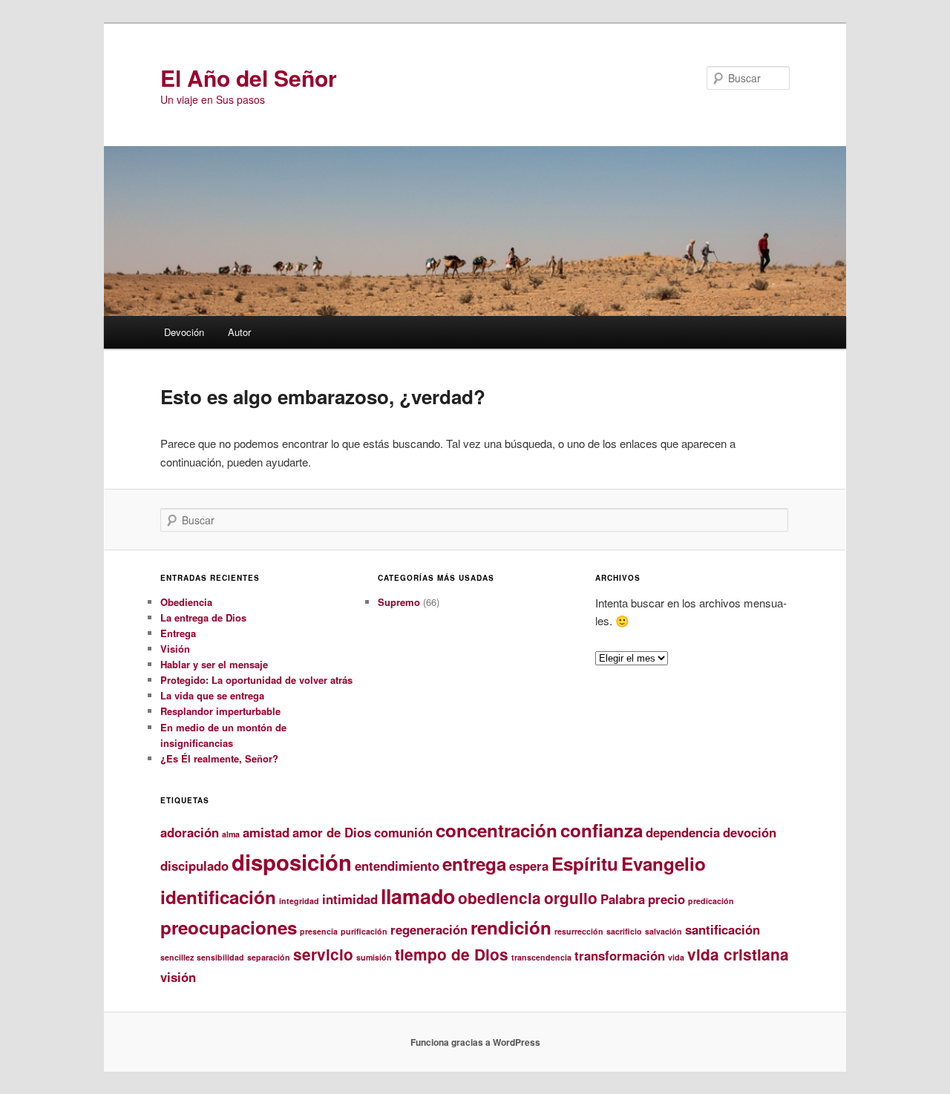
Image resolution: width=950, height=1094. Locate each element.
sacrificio (624, 931)
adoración (189, 832)
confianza (601, 830)
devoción (749, 832)
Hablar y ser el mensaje (214, 664)
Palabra (622, 899)
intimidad (350, 899)
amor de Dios (331, 832)
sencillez (177, 957)
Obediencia (186, 602)
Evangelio (663, 863)
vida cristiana (738, 954)
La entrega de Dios (203, 617)
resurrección (578, 931)
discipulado (194, 865)
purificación (364, 931)
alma (231, 834)
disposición (292, 861)
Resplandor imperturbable (220, 711)
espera (528, 865)
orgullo (570, 898)
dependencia (683, 832)
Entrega (178, 633)
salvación (663, 931)
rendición (511, 927)
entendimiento (397, 865)
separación (268, 957)
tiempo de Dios (451, 954)
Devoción (184, 332)
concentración (496, 830)
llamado (418, 896)
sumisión (374, 957)
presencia (319, 931)
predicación (711, 900)
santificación (722, 929)
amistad (266, 832)
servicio (323, 954)
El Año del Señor (248, 77)
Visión (175, 649)
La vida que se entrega (212, 695)
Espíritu (584, 863)
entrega (474, 863)
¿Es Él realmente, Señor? (219, 758)
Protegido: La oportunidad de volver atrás (256, 680)
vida (676, 957)
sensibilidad (220, 957)
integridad (299, 900)
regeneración (429, 929)
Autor (239, 332)
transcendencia (541, 957)
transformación (619, 955)
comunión (403, 832)
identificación (218, 896)
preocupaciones (228, 927)
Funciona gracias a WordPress (475, 1042)
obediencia (499, 898)
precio (666, 899)
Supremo (399, 602)
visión (178, 977)
